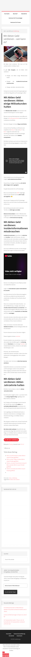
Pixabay (11, 444)
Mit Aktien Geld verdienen (14, 479)
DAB (18, 192)
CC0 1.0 (22, 444)
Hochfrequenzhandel (14, 118)
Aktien (10, 478)
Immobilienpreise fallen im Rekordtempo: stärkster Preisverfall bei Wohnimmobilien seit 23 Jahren (15, 609)
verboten (18, 336)
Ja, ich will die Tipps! (10, 592)
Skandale (22, 344)
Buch (20, 130)
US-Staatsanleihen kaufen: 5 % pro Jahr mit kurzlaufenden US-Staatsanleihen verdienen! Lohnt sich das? (14, 621)
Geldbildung (15, 5)
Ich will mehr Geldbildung (11, 439)
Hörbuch (13, 130)
